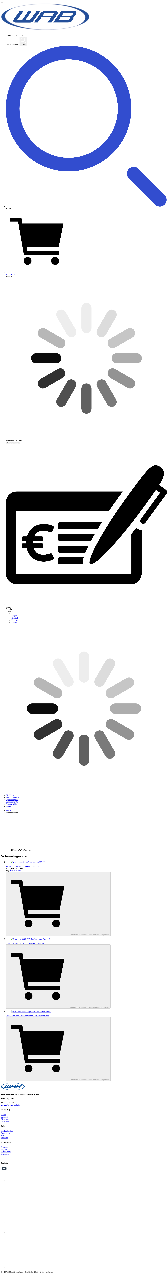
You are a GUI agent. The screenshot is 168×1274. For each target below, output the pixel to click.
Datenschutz (6, 1152)
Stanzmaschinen (12, 804)
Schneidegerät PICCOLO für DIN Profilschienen (25, 943)
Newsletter (5, 1121)
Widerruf (4, 1138)
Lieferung (5, 1119)
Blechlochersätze (12, 797)
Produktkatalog (7, 1131)
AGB (3, 1135)
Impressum (5, 1149)
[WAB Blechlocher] (45, 29)
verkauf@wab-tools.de (10, 1105)
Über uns (4, 1147)
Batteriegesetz (6, 1133)
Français (14, 620)
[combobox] (22, 36)
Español (14, 618)
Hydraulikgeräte (12, 800)
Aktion (8, 806)
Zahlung (4, 1117)
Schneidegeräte (12, 802)
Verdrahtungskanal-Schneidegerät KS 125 (22, 866)
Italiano (14, 622)
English (14, 616)
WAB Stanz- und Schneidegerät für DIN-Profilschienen (27, 1016)
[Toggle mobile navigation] (2, 2)
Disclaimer (5, 1154)
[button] (13, 44)
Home (3, 1115)
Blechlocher (10, 795)
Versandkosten (15, 871)
